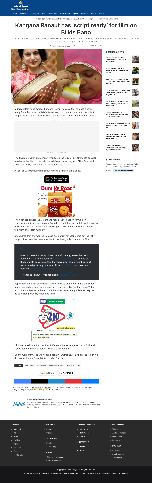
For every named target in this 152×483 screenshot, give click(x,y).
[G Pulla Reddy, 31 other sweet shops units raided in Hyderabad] (135, 59)
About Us (28, 473)
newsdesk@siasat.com (123, 170)
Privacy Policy (94, 473)
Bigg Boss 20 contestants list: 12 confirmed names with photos (118, 81)
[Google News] (47, 373)
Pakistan (17, 447)
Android (49, 390)
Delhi (15, 436)
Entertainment (65, 13)
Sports (75, 13)
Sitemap (125, 473)
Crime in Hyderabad (54, 457)
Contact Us (56, 473)
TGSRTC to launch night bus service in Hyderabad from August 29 (118, 92)
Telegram (47, 387)
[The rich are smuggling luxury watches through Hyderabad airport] (135, 147)
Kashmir (16, 451)
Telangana (35, 13)
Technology (51, 447)
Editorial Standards (41, 473)
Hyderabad (24, 13)
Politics (16, 440)
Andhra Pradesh (119, 433)
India (43, 13)
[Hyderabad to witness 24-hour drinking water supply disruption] (135, 103)
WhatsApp (36, 387)
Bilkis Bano (29, 365)
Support (82, 473)
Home (14, 13)
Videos (101, 13)
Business (84, 13)
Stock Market (118, 454)
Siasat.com (41, 19)
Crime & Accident (53, 461)
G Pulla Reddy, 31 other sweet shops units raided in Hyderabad (117, 59)
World (15, 444)
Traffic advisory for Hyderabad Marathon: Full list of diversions (117, 114)
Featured (17, 429)
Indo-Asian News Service (61, 46)
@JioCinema (68, 265)
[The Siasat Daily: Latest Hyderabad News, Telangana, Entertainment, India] (21, 5)
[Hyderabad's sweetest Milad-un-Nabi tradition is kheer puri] (135, 125)
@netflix (58, 258)
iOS (58, 390)
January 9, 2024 (68, 274)
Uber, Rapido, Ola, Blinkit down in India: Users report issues (117, 70)
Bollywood (64, 19)
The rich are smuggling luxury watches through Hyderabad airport (116, 147)
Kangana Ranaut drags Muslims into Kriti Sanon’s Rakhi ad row (117, 136)
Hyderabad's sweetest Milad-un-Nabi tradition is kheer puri (118, 125)
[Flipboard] (66, 373)
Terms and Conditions (110, 473)
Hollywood (84, 433)
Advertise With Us (70, 473)
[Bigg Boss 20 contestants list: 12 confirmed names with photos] (135, 81)
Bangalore (116, 440)
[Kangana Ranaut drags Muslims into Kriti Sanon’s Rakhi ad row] (135, 136)
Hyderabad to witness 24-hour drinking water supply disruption (117, 103)
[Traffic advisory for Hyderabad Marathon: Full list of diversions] (135, 114)
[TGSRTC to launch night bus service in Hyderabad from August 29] (135, 92)
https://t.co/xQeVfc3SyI (45, 268)
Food (81, 450)
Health (82, 447)
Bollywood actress (56, 365)
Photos (93, 13)
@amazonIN (71, 258)
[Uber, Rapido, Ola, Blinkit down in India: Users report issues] (135, 70)
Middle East (53, 13)
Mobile (49, 443)
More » (36, 407)
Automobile (117, 458)
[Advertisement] (56, 136)
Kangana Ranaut (73, 365)
